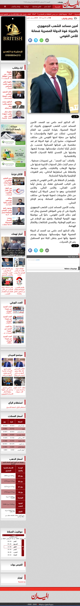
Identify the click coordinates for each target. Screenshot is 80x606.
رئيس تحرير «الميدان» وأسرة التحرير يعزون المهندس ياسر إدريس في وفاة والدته (7, 373)
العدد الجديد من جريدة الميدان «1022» (7, 319)
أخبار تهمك (16, 233)
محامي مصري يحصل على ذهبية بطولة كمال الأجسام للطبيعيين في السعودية (7, 391)
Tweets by (21, 581)
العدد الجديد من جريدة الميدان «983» (7, 339)
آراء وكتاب (17, 67)
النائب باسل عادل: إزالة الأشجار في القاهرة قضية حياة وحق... (24, 14)
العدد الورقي (16, 302)
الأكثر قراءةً (16, 174)
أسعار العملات (15, 416)
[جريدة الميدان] (13, 38)
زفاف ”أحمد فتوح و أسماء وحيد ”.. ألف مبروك (19, 389)
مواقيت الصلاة (14, 531)
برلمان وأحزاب (67, 18)
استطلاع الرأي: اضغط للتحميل (15, 406)
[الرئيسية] (58, 6)
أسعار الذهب (15, 459)
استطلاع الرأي (15, 402)
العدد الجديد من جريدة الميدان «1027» (7, 309)
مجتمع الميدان (15, 355)
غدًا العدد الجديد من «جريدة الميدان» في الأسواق (14, 329)
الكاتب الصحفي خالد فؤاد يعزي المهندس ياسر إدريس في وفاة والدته (19, 372)
